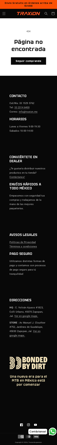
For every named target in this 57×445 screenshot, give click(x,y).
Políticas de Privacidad (23, 242)
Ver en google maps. (26, 316)
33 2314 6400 (21, 107)
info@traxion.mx (28, 111)
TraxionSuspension (35, 442)
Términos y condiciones (23, 246)
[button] (3, 13)
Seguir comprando (28, 61)
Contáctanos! (17, 177)
